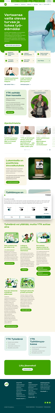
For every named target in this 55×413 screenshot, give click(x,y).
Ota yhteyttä (33, 1)
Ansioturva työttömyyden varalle (11, 54)
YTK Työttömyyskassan (9, 249)
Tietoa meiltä (46, 4)
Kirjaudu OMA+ (31, 397)
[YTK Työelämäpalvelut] (5, 4)
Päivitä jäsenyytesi (24, 84)
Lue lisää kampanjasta (12, 182)
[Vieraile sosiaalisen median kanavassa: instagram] (50, 403)
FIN (42, 1)
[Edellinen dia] (47, 150)
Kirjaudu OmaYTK (20, 398)
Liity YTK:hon (41, 60)
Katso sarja (10, 112)
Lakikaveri (29, 4)
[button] (38, 1)
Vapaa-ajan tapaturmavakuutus (42, 268)
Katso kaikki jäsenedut (27, 61)
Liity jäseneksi (29, 1)
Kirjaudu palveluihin (49, 1)
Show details (46, 213)
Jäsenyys (16, 4)
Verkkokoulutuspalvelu (11, 326)
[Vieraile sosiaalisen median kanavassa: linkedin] (47, 403)
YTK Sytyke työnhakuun (10, 61)
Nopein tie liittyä (27, 369)
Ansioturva (23, 4)
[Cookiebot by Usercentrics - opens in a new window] (46, 195)
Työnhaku (36, 4)
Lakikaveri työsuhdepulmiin (28, 54)
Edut (40, 4)
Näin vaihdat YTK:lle (9, 84)
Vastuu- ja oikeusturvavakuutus (43, 273)
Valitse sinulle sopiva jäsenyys (13, 45)
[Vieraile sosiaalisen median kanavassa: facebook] (45, 403)
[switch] (21, 209)
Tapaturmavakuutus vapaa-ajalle (44, 54)
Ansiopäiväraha (9, 263)
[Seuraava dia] (50, 150)
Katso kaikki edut (26, 310)
